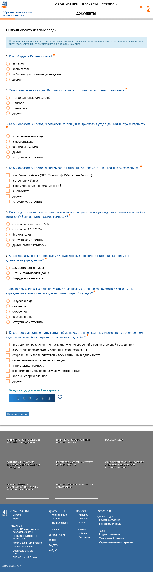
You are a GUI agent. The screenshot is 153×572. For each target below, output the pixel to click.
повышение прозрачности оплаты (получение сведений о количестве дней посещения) (73, 344)
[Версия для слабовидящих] (141, 7)
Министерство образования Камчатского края (73, 441)
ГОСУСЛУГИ (104, 511)
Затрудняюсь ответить (27, 278)
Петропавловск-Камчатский (31, 97)
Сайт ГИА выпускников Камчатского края (26, 530)
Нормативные (59, 514)
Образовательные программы (116, 542)
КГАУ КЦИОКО (10, 566)
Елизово (18, 103)
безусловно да (22, 301)
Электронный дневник (111, 538)
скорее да (19, 306)
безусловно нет (23, 316)
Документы (86, 13)
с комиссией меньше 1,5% (30, 224)
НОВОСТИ (82, 511)
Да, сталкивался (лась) (28, 267)
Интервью (84, 537)
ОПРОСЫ (54, 529)
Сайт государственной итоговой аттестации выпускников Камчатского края (124, 464)
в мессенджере (23, 141)
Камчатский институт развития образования (74, 485)
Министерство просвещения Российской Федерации (24, 441)
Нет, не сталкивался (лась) (30, 273)
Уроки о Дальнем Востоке (27, 542)
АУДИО (53, 550)
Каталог (55, 518)
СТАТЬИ (81, 529)
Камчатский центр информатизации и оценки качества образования (22, 487)
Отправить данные (17, 414)
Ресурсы (90, 4)
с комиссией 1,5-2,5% (27, 229)
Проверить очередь (110, 523)
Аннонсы (83, 514)
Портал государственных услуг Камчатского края (74, 463)
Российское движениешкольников (25, 537)
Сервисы (110, 4)
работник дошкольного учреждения (36, 74)
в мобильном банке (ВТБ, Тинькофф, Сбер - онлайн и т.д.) (52, 175)
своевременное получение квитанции (38, 360)
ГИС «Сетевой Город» (25, 557)
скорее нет (19, 311)
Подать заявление (109, 520)
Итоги (82, 522)
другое (17, 79)
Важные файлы (60, 522)
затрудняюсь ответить (27, 157)
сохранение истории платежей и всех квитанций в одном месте (56, 355)
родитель (18, 63)
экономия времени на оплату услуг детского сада (46, 370)
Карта (16, 518)
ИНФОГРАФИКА (58, 534)
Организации (67, 4)
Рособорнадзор (114, 440)
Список (17, 514)
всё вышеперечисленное (29, 376)
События (83, 518)
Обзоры (83, 533)
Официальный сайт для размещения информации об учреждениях (23, 464)
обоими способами (25, 146)
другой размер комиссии (29, 245)
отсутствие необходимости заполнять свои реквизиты (49, 349)
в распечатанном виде (27, 136)
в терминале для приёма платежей (36, 185)
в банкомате (20, 191)
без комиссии (21, 234)
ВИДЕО (53, 545)
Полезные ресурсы (23, 546)
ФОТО (52, 540)
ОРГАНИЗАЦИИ (19, 511)
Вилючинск (20, 108)
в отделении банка (25, 180)
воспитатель (20, 69)
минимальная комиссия (28, 365)
